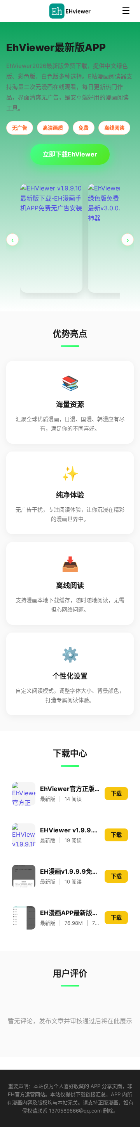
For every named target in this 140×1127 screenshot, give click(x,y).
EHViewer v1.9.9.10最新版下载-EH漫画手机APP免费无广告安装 (70, 830)
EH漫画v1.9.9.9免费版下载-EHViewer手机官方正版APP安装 (70, 871)
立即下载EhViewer (70, 154)
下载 (116, 793)
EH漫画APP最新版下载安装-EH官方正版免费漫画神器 (70, 913)
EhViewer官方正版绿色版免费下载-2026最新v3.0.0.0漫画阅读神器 (70, 789)
